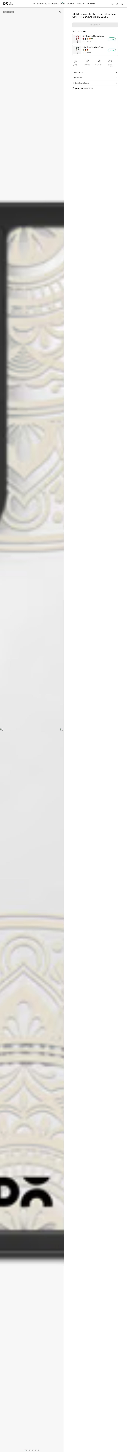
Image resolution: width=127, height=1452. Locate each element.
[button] (95, 72)
